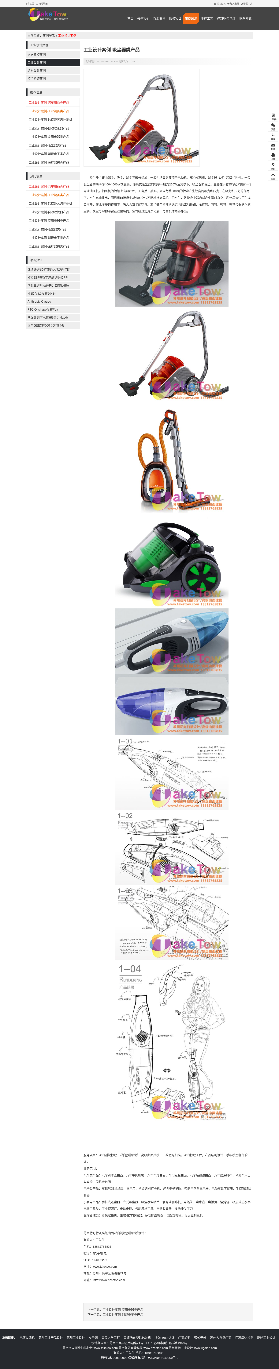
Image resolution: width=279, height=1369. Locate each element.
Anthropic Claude (39, 301)
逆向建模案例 (37, 54)
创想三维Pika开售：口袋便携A (48, 285)
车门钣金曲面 (178, 1175)
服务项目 (175, 18)
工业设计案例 (67, 35)
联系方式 (245, 18)
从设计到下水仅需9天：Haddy (48, 317)
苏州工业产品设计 (51, 1337)
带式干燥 (200, 1337)
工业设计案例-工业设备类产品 (49, 111)
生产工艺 (207, 18)
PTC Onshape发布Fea (43, 309)
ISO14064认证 (164, 1337)
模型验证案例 (37, 78)
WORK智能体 (226, 18)
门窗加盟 (184, 1337)
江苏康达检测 (244, 1337)
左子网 (93, 1337)
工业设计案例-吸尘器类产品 (47, 145)
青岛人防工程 (111, 1337)
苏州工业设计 (76, 1337)
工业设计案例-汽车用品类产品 (49, 102)
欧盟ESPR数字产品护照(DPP (48, 277)
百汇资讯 (159, 18)
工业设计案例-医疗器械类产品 (49, 162)
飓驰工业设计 (266, 1337)
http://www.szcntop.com (109, 1280)
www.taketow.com (105, 1266)
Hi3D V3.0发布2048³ (41, 293)
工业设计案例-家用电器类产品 (49, 136)
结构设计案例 (37, 70)
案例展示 (191, 18)
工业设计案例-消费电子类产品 (49, 154)
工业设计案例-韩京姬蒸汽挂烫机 (50, 119)
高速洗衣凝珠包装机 (137, 1337)
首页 (130, 18)
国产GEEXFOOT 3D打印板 (46, 325)
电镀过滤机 (27, 1337)
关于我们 (143, 18)
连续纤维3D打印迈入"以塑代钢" (49, 269)
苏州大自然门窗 (220, 1337)
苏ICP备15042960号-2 (163, 1357)
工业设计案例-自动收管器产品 (49, 128)
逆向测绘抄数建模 (126, 1233)
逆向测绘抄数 (108, 1155)
